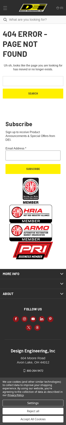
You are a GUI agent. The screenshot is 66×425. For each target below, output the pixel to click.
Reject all (33, 411)
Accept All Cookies (33, 419)
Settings (33, 403)
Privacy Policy (15, 395)
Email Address (16, 148)
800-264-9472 (35, 370)
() (61, 7)
